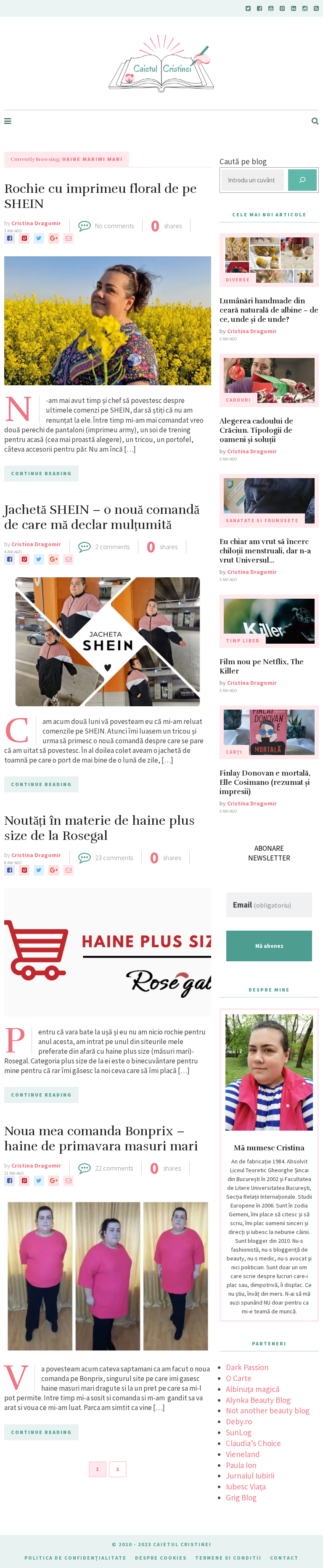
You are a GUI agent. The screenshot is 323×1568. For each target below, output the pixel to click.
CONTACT (284, 1558)
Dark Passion (247, 1367)
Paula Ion (241, 1465)
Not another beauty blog (268, 1410)
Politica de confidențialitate (75, 1558)
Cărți (234, 752)
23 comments (114, 857)
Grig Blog (241, 1497)
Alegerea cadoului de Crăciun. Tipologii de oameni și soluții (256, 430)
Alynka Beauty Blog (258, 1400)
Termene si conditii (228, 1558)
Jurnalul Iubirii (250, 1476)
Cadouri (238, 400)
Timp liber (242, 641)
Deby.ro (239, 1421)
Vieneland (243, 1454)
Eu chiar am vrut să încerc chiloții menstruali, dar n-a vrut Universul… (265, 551)
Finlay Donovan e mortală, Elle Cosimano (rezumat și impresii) (265, 782)
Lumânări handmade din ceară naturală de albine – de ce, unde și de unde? (269, 310)
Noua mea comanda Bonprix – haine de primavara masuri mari (101, 1138)
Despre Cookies (161, 1558)
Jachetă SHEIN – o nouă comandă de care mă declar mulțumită (101, 517)
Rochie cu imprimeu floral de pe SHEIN (100, 196)
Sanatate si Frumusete (262, 521)
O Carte (239, 1378)
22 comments (114, 1168)
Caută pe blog (243, 161)
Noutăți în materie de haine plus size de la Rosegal (99, 828)
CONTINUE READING (41, 473)
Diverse (238, 280)
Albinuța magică (253, 1389)
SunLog (239, 1432)
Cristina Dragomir (36, 223)
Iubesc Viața (246, 1486)
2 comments (112, 546)
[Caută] (302, 180)
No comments (114, 225)
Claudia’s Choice (253, 1443)
